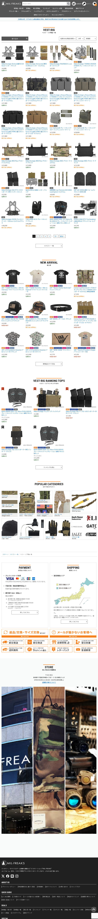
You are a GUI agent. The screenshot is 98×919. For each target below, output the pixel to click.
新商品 (28, 8)
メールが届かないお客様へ (32, 897)
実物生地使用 (69, 8)
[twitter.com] (3, 876)
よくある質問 (6, 897)
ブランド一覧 (47, 910)
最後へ (62, 236)
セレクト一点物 (57, 8)
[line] (12, 876)
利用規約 (40, 887)
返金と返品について (8, 900)
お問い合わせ (64, 887)
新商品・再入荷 (18, 8)
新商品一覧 (17, 910)
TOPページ (6, 554)
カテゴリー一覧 (49, 246)
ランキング (46, 8)
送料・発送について (59, 897)
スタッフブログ (75, 887)
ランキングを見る (49, 467)
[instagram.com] (16, 876)
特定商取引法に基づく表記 (27, 887)
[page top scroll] (93, 909)
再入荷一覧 (27, 910)
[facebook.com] (7, 876)
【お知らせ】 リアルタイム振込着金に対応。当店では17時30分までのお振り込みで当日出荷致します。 (49, 19)
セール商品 (5, 913)
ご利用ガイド (17, 897)
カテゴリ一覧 (58, 910)
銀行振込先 (46, 897)
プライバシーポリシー (9, 887)
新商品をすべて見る (49, 364)
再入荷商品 (36, 8)
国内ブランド (80, 8)
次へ (56, 236)
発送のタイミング (73, 897)
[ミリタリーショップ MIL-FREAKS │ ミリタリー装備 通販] (11, 4)
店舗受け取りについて (49, 682)
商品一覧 (68, 910)
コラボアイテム (16, 913)
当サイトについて (51, 887)
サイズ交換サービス (23, 900)
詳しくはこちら (25, 612)
